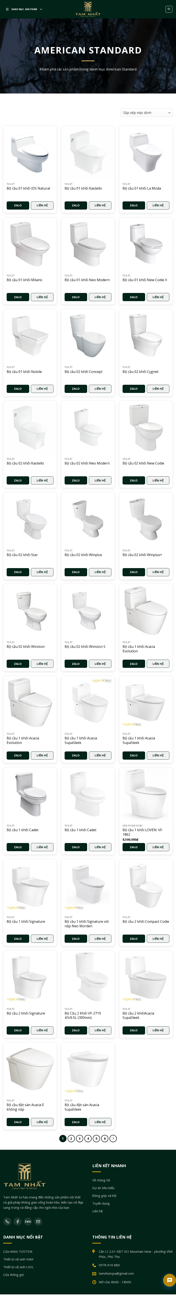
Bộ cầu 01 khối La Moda (142, 188)
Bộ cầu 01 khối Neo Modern (87, 280)
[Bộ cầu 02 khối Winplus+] (146, 519)
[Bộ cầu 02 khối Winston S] (88, 610)
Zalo (18, 205)
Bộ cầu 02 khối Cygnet (140, 371)
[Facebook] (18, 1221)
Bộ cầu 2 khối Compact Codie (146, 921)
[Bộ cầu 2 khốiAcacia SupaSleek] (146, 977)
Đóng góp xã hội (104, 1195)
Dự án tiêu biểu (103, 1187)
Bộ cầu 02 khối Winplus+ (142, 555)
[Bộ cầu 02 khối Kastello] (30, 427)
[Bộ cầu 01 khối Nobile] (30, 335)
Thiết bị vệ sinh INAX (18, 1259)
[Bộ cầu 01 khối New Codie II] (146, 244)
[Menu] (169, 9)
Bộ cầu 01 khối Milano (24, 280)
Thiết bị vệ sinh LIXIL (18, 1267)
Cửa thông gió (13, 1274)
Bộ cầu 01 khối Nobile (24, 371)
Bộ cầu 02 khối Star (22, 555)
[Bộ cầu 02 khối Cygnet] (146, 335)
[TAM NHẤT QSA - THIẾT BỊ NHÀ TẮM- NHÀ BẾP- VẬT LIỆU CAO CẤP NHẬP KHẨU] (88, 9)
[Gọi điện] (7, 1221)
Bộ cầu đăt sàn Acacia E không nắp (25, 1107)
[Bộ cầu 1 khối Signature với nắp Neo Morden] (88, 885)
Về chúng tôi (101, 1180)
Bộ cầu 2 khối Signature (26, 1013)
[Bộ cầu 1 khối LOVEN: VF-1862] (146, 794)
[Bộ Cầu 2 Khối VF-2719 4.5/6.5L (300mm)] (88, 977)
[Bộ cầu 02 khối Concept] (88, 335)
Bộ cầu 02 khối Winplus (83, 555)
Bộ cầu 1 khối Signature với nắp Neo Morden (87, 923)
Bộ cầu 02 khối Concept (83, 371)
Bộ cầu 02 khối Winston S (85, 646)
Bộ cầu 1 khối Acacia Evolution (139, 648)
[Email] (38, 1221)
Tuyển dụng (101, 1203)
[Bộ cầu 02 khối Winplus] (88, 519)
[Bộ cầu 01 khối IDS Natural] (30, 152)
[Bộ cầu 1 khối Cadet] (30, 794)
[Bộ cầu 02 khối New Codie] (146, 427)
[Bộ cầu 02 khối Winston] (30, 610)
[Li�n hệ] (169, 1280)
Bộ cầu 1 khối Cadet (22, 830)
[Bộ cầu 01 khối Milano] (30, 244)
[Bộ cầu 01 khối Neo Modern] (88, 244)
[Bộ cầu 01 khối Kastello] (88, 152)
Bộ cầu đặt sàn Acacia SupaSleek (82, 1107)
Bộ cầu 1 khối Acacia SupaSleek (81, 740)
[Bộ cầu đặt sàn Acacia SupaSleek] (88, 1069)
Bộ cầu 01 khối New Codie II (145, 280)
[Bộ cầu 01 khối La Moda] (146, 152)
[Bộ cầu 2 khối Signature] (30, 977)
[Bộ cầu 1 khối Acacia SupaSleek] (88, 702)
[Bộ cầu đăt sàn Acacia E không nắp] (30, 1069)
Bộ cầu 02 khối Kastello (25, 463)
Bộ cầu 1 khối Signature (26, 921)
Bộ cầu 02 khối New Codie (143, 463)
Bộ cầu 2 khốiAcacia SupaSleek (138, 1015)
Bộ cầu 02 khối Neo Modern (87, 463)
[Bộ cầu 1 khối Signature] (30, 885)
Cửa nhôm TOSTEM (17, 1251)
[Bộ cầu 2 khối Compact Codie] (146, 885)
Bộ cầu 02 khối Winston (26, 646)
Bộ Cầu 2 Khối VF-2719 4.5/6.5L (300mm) (83, 1015)
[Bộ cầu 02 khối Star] (30, 519)
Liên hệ (42, 205)
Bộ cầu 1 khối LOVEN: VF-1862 (143, 832)
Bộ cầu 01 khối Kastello (83, 188)
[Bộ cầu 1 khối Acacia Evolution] (146, 610)
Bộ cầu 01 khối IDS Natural (28, 188)
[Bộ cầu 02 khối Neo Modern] (88, 427)
